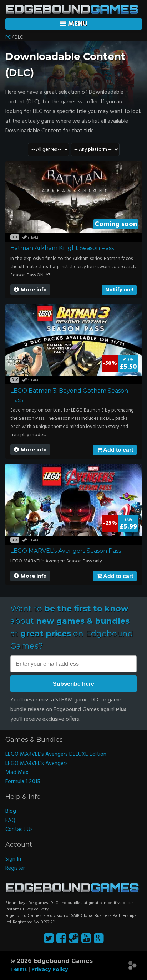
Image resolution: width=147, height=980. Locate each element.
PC (8, 37)
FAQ (10, 820)
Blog (10, 811)
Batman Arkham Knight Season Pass (62, 248)
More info (33, 290)
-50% (110, 363)
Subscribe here (73, 684)
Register (15, 868)
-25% (110, 523)
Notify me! (119, 290)
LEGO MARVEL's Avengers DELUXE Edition (55, 754)
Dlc (15, 237)
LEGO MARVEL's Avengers (36, 763)
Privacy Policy (49, 969)
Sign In (13, 859)
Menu (76, 24)
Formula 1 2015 (22, 781)
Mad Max (17, 772)
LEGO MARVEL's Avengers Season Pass (65, 550)
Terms (18, 969)
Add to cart (117, 450)
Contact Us (19, 829)
